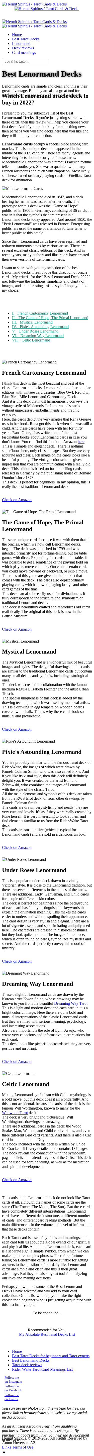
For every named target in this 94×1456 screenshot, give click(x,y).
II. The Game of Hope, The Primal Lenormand (50, 318)
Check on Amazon (17, 500)
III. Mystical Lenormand (32, 322)
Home (17, 1351)
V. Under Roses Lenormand (35, 331)
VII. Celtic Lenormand (31, 340)
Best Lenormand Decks (30, 1360)
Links (6, 1447)
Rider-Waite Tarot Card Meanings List (42, 1369)
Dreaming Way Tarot (70, 1003)
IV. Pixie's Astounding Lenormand (40, 327)
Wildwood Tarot (15, 1113)
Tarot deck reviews (27, 1365)
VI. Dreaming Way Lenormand (38, 336)
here (81, 442)
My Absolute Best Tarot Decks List (47, 1334)
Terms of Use (22, 1447)
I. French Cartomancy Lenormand (40, 313)
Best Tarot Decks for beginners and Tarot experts (50, 1356)
